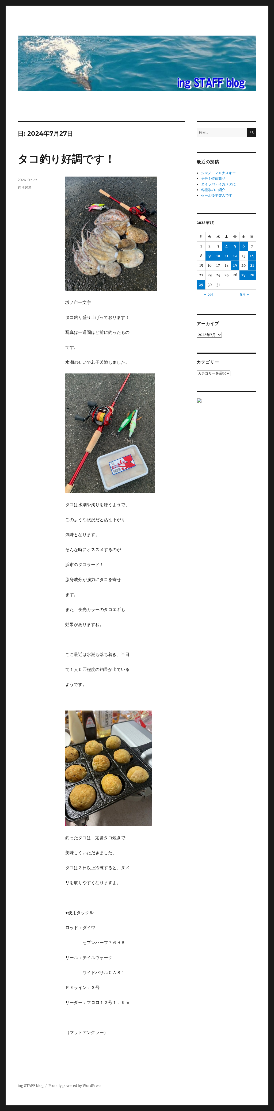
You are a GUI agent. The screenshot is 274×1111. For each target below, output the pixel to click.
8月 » (244, 294)
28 (252, 275)
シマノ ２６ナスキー (218, 173)
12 (235, 256)
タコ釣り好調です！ (66, 158)
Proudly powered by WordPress (74, 1085)
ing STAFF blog (31, 1085)
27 (243, 275)
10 (218, 256)
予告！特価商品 (213, 178)
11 (226, 256)
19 (235, 265)
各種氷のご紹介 (213, 190)
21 (252, 265)
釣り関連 (25, 187)
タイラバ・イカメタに (218, 184)
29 (201, 284)
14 (252, 256)
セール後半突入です (216, 195)
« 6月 (208, 294)
